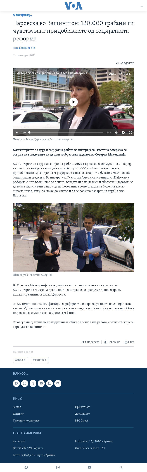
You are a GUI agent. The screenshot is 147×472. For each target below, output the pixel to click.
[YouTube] (89, 467)
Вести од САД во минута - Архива (34, 455)
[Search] (121, 467)
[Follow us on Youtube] (41, 383)
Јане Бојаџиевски (24, 48)
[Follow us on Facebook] (16, 383)
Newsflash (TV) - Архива (28, 448)
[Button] (125, 63)
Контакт (18, 414)
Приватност (82, 407)
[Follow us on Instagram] (24, 383)
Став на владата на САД (90, 448)
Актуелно (19, 441)
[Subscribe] (57, 383)
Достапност (82, 414)
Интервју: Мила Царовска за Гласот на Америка (51, 73)
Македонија (22, 15)
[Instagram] (57, 467)
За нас (17, 407)
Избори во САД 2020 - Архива (94, 441)
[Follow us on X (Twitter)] (33, 383)
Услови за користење (26, 420)
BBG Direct (81, 420)
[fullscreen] (130, 132)
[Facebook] (26, 467)
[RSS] (49, 383)
